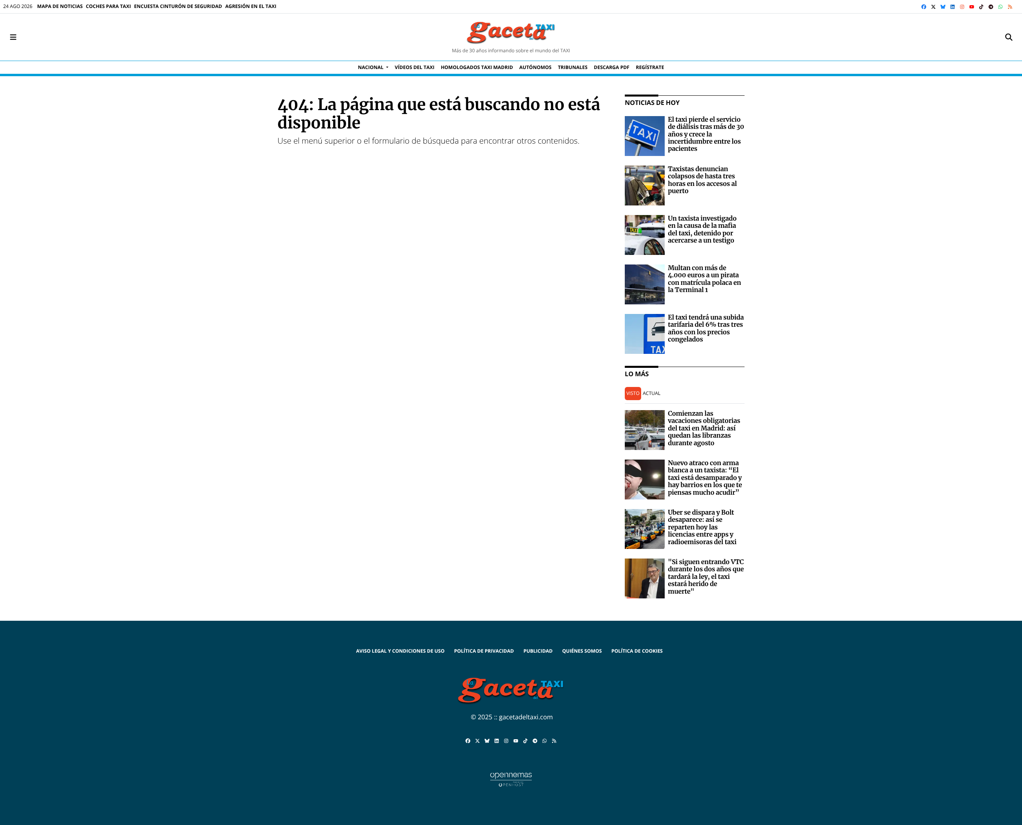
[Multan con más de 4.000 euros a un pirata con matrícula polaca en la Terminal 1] (645, 283)
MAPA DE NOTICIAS (60, 6)
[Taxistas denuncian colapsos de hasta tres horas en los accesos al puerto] (645, 184)
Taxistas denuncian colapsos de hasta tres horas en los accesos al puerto (702, 180)
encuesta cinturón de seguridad (178, 6)
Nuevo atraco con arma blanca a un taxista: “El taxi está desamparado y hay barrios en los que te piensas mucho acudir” (705, 478)
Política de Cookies (637, 650)
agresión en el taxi (250, 6)
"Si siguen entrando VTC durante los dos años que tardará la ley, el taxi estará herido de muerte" (706, 577)
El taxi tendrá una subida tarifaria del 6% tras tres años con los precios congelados (706, 328)
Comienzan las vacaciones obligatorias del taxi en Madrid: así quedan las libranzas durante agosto (704, 428)
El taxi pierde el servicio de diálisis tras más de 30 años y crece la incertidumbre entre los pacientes (706, 134)
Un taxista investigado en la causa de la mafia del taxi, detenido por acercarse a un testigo (702, 230)
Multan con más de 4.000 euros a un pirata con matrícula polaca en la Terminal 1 (704, 279)
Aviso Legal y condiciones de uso (400, 650)
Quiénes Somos (582, 650)
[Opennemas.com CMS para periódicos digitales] (511, 779)
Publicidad (538, 650)
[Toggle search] (1009, 37)
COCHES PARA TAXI (108, 6)
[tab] (633, 393)
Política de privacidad (484, 650)
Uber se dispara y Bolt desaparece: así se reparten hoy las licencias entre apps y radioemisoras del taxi (702, 527)
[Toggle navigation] (13, 37)
